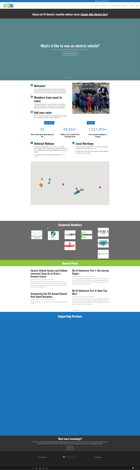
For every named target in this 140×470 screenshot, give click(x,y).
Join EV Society (48, 239)
